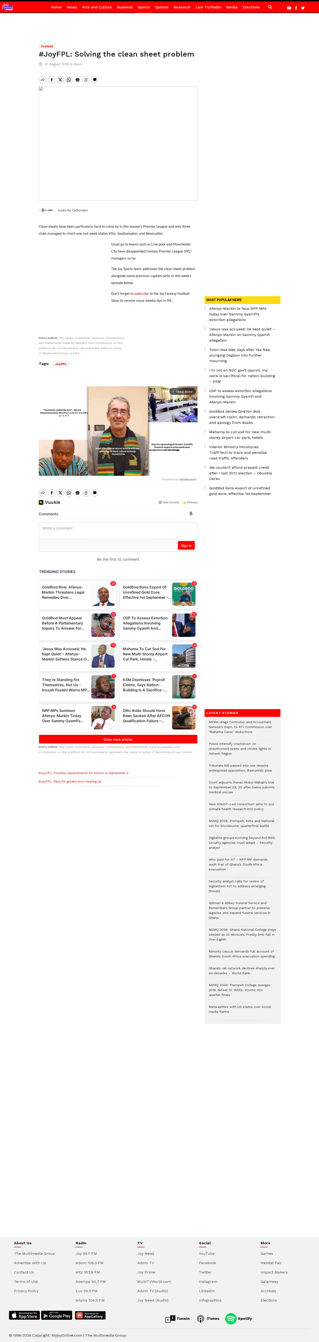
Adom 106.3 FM (89, 1263)
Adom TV (145, 1263)
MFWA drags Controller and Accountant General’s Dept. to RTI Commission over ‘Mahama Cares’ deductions (240, 729)
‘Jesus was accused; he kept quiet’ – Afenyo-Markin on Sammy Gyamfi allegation (242, 335)
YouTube (207, 1253)
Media (231, 7)
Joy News (145, 1253)
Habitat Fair (271, 1263)
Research (182, 7)
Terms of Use (26, 1281)
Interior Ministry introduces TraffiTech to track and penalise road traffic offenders (238, 452)
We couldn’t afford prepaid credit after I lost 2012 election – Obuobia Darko (240, 473)
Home (56, 7)
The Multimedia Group (34, 1253)
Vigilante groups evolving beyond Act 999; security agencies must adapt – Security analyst (242, 845)
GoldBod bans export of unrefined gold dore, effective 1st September (240, 491)
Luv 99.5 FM (87, 1291)
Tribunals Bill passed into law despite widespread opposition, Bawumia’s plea (240, 770)
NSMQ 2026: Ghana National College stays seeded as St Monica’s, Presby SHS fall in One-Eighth (242, 937)
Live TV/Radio (208, 7)
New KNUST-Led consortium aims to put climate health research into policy (241, 809)
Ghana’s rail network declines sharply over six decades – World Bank (242, 973)
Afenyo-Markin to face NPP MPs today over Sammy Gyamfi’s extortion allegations (237, 314)
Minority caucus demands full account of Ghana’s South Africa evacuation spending (242, 956)
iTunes (212, 1318)
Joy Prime (146, 1272)
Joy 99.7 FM (86, 1253)
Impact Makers (274, 1272)
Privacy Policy (26, 1291)
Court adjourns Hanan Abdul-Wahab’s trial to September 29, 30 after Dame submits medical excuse (242, 789)
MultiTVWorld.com (154, 1281)
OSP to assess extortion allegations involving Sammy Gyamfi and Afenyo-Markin (240, 396)
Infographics (210, 1300)
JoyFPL (61, 364)
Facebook (207, 1263)
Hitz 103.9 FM (88, 1272)
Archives (268, 1291)
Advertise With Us (30, 1263)
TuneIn (182, 1318)
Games (267, 1253)
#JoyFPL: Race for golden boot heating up (70, 781)
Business (125, 7)
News (72, 7)
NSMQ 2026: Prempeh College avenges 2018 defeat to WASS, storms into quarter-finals (239, 992)
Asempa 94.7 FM (91, 1281)
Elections (251, 7)
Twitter (205, 1272)
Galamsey (269, 1281)
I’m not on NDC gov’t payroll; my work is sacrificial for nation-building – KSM (242, 376)
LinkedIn (207, 1291)
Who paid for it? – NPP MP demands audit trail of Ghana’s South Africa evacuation (238, 867)
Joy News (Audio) (152, 1300)
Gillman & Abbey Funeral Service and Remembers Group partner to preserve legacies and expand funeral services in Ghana (239, 912)
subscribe (141, 294)
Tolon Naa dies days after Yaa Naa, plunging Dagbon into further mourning (240, 355)
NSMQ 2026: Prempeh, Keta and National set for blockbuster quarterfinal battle (241, 826)
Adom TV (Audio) (152, 1291)
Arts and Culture (97, 7)
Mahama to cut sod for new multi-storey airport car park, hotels (240, 435)
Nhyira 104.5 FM (90, 1300)
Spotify (244, 1318)
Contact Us (24, 1272)
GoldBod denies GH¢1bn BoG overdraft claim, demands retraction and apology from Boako (242, 417)
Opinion (161, 7)
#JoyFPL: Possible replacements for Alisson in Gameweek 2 (83, 773)
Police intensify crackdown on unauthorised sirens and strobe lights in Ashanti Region (240, 751)
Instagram (208, 1281)
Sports (144, 7)
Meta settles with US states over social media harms (240, 1011)
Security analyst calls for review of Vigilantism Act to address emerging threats (237, 888)
